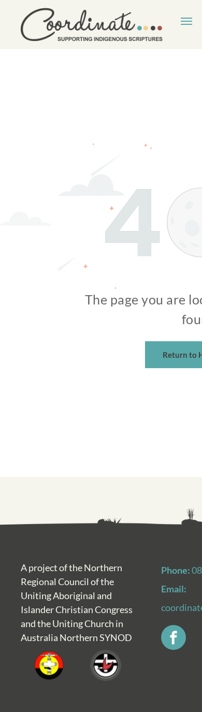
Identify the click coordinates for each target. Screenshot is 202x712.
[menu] (186, 21)
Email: (173, 588)
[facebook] (173, 638)
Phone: (175, 570)
